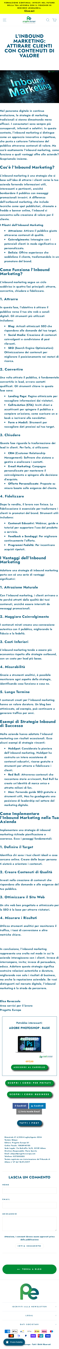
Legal (29, 1315)
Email (6, 1199)
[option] (29, 6)
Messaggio (9, 1214)
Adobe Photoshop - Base (29, 1028)
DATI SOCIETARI (29, 1324)
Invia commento (29, 1246)
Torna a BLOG (31, 1269)
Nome (5, 1185)
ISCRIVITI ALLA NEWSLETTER (29, 1306)
